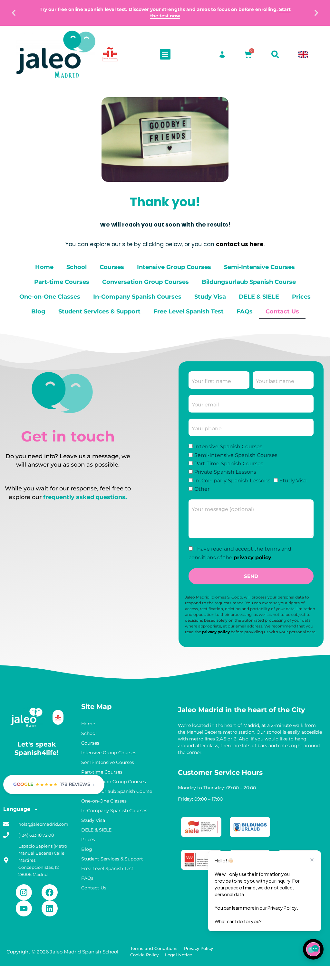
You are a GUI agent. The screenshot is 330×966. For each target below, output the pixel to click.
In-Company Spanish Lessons (232, 481)
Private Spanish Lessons (225, 472)
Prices (301, 296)
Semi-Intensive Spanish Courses (235, 455)
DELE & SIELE (259, 296)
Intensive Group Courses (174, 267)
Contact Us (282, 311)
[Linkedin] (50, 908)
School (76, 267)
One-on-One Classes (49, 296)
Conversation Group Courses (145, 281)
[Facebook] (50, 892)
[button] (14, 13)
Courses (112, 267)
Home (44, 267)
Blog (38, 311)
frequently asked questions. (85, 497)
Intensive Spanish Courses (228, 447)
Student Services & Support (99, 311)
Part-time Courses (61, 281)
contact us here (240, 244)
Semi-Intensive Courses (259, 267)
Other (201, 489)
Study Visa (210, 296)
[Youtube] (24, 908)
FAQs (245, 311)
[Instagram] (24, 892)
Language (16, 809)
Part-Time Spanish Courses (228, 463)
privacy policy (252, 557)
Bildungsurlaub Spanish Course (249, 281)
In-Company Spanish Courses (137, 296)
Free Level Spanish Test (188, 311)
